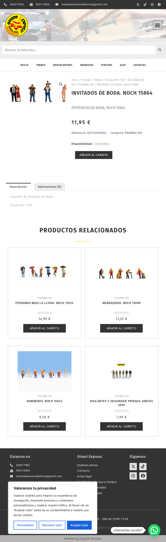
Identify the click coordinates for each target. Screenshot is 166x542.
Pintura (106, 65)
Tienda (86, 80)
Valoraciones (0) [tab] (49, 187)
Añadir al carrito (94, 155)
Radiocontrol (63, 65)
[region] (52, 508)
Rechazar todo (52, 525)
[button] (157, 25)
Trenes (41, 65)
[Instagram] (133, 476)
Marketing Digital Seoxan (83, 538)
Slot (123, 65)
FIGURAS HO (86, 84)
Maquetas (87, 65)
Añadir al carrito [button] (45, 328)
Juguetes (140, 65)
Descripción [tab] (18, 187)
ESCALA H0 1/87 (115, 80)
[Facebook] (143, 476)
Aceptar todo (79, 525)
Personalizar (25, 525)
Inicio (24, 65)
